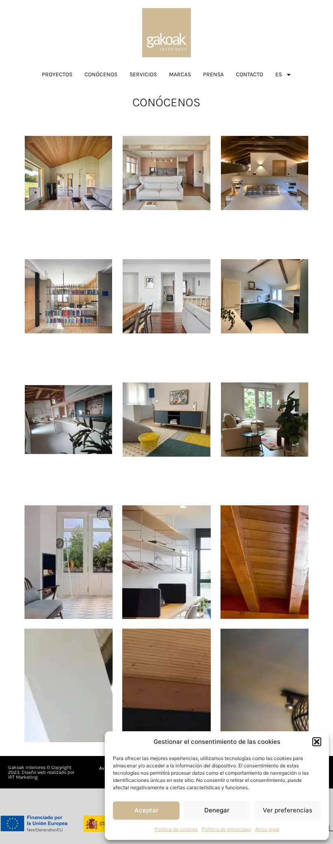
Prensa (213, 74)
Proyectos (57, 74)
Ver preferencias (287, 810)
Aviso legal (267, 829)
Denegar (216, 810)
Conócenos (100, 74)
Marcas (180, 74)
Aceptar (146, 810)
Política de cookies (176, 829)
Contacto (249, 74)
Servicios (143, 74)
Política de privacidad (226, 829)
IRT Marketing (23, 777)
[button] (317, 742)
